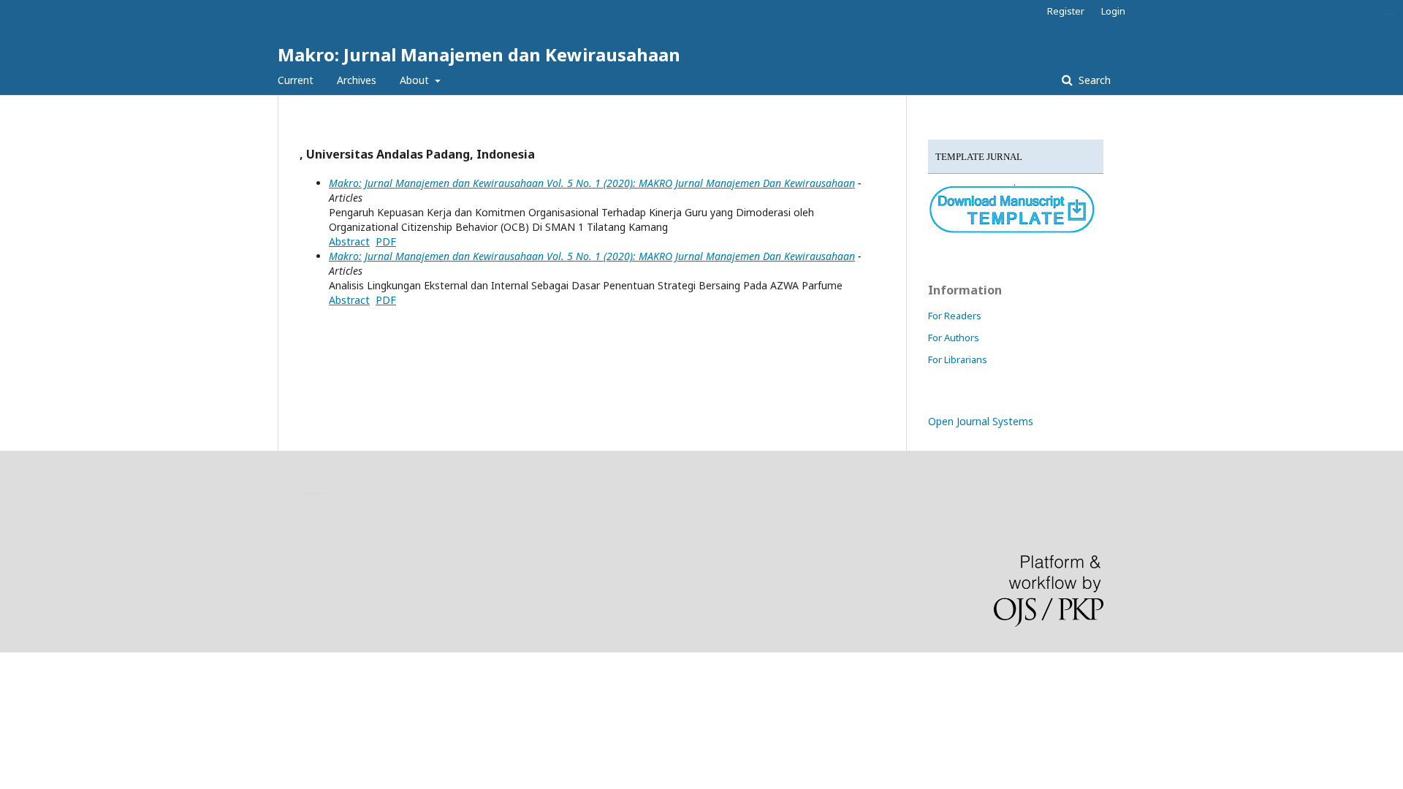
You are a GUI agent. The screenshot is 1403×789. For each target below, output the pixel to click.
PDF (386, 241)
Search (1093, 80)
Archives (356, 80)
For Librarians (957, 359)
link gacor (1393, 14)
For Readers (954, 315)
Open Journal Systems (980, 421)
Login (1113, 11)
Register (1065, 11)
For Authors (953, 337)
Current (295, 80)
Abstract (349, 241)
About (416, 80)
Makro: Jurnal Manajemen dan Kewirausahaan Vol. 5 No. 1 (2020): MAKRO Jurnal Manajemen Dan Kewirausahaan (592, 183)
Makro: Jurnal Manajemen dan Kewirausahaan (479, 54)
